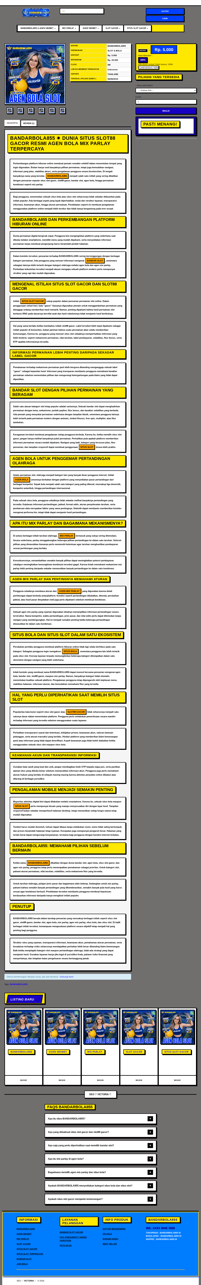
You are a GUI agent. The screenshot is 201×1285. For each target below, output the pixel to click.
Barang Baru (110, 1239)
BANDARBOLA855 (21, 1052)
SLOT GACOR (112, 28)
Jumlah (138, 97)
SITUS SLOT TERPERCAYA (30, 1254)
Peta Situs (66, 1245)
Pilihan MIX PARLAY (145, 85)
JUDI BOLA (22, 1264)
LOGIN (165, 19)
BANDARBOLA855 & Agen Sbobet (37, 28)
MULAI (166, 111)
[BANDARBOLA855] (34, 74)
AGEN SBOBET (90, 28)
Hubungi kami (67, 976)
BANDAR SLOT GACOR (71, 1232)
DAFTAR (165, 11)
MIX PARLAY (68, 28)
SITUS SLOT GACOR (137, 28)
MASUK (23, 1080)
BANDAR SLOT (24, 1259)
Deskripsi (12, 123)
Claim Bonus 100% (148, 67)
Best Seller (110, 1244)
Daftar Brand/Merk (114, 1229)
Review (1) (28, 123)
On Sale (107, 1234)
